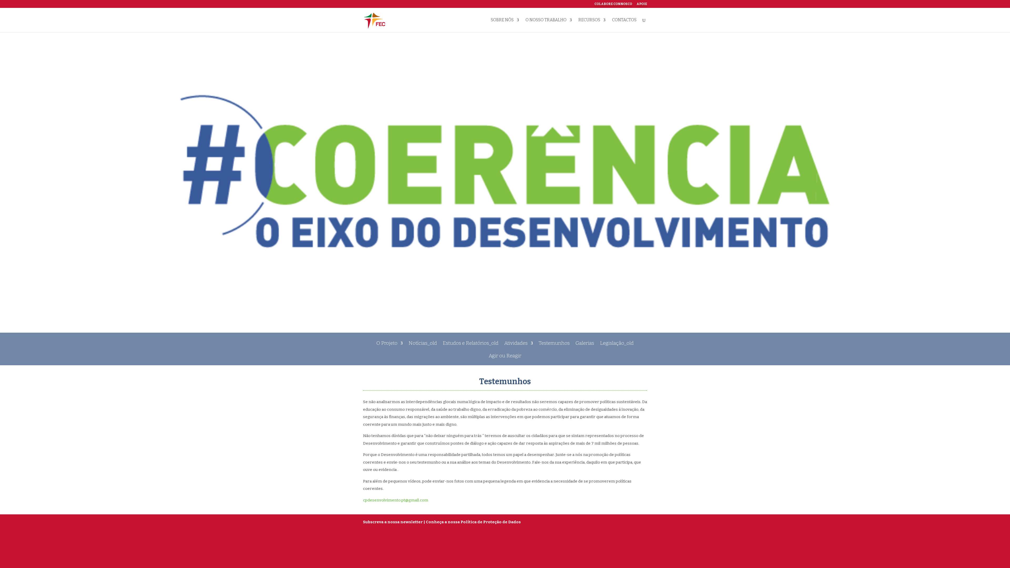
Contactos (624, 20)
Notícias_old (422, 343)
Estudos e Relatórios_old (470, 343)
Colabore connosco (613, 4)
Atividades (516, 343)
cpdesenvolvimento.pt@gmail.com (395, 500)
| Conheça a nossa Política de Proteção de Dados (472, 522)
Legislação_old (617, 343)
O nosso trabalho (546, 20)
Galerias (584, 343)
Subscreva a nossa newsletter (393, 522)
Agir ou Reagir (505, 356)
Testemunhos (554, 343)
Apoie (642, 4)
